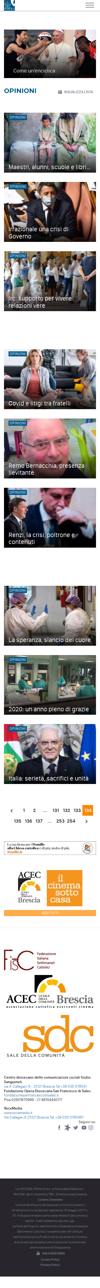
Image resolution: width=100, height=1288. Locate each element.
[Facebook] (59, 1130)
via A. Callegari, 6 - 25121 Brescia (29, 1086)
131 (56, 810)
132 (66, 810)
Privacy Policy (50, 1265)
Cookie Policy (50, 1259)
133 (77, 810)
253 (60, 821)
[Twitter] (76, 1130)
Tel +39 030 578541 (71, 1086)
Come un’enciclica (34, 70)
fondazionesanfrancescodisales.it (31, 1095)
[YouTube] (84, 1130)
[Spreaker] (68, 1130)
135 (17, 821)
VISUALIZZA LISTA (78, 92)
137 (39, 821)
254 (71, 821)
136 (28, 821)
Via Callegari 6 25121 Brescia (26, 1117)
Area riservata (53, 1253)
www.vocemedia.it (18, 1113)
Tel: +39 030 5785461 (66, 1117)
